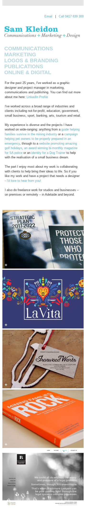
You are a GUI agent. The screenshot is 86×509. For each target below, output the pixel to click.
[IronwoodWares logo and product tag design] (43, 359)
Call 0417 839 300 (71, 16)
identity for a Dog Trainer (48, 153)
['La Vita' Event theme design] (43, 299)
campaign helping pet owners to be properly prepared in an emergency (41, 138)
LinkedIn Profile (37, 97)
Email (48, 16)
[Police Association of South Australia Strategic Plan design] (43, 239)
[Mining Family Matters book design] (43, 419)
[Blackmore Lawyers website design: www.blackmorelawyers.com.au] (43, 478)
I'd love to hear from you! (24, 180)
